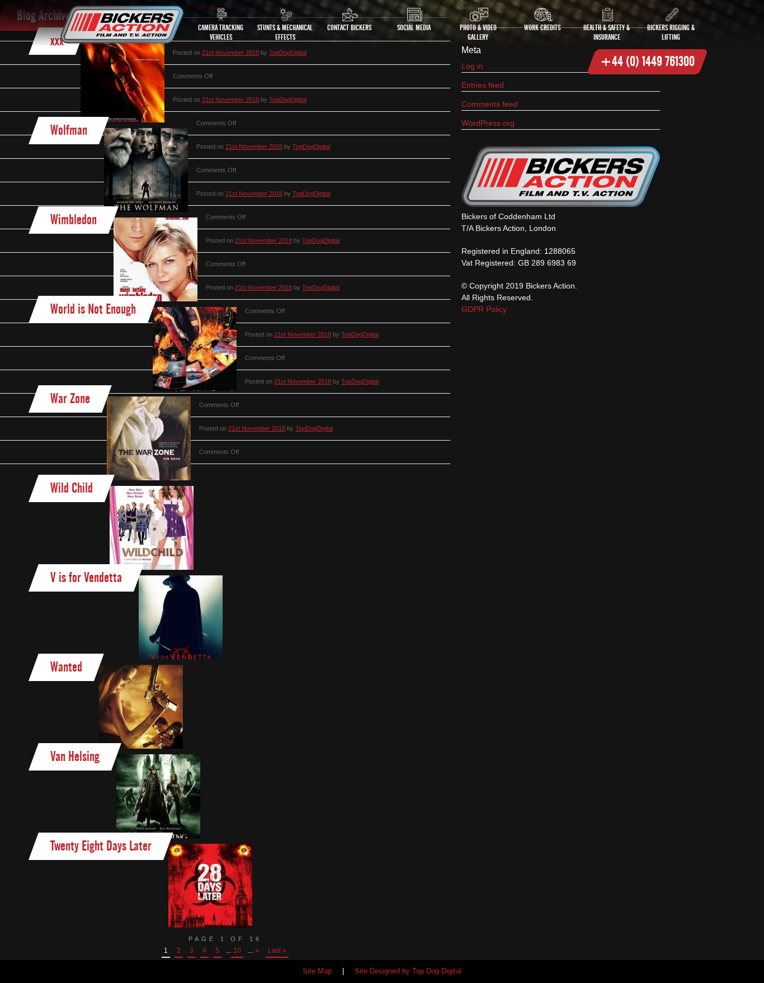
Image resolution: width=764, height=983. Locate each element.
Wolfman (68, 130)
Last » (277, 950)
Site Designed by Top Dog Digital (408, 971)
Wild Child (71, 488)
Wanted (66, 667)
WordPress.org (488, 123)
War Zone (70, 398)
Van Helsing (75, 756)
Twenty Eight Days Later (101, 846)
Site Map (317, 971)
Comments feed (489, 104)
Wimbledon (73, 219)
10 (237, 950)
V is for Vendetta (86, 577)
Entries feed (482, 85)
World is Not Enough (93, 309)
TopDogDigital (287, 99)
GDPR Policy (484, 309)
